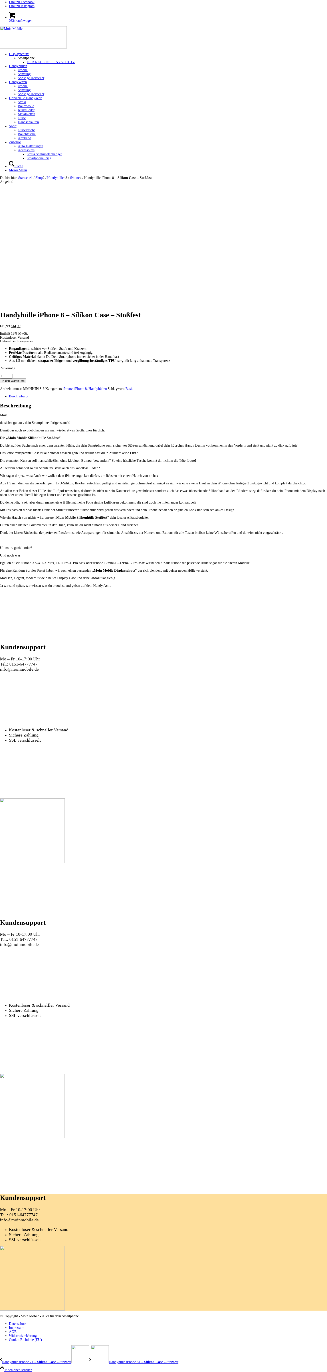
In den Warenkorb (13, 380)
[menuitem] (168, 58)
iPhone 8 (80, 389)
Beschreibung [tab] (18, 396)
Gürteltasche (26, 130)
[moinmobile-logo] (33, 47)
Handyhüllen (98, 389)
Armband (24, 138)
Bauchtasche (27, 134)
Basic (129, 389)
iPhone (68, 389)
